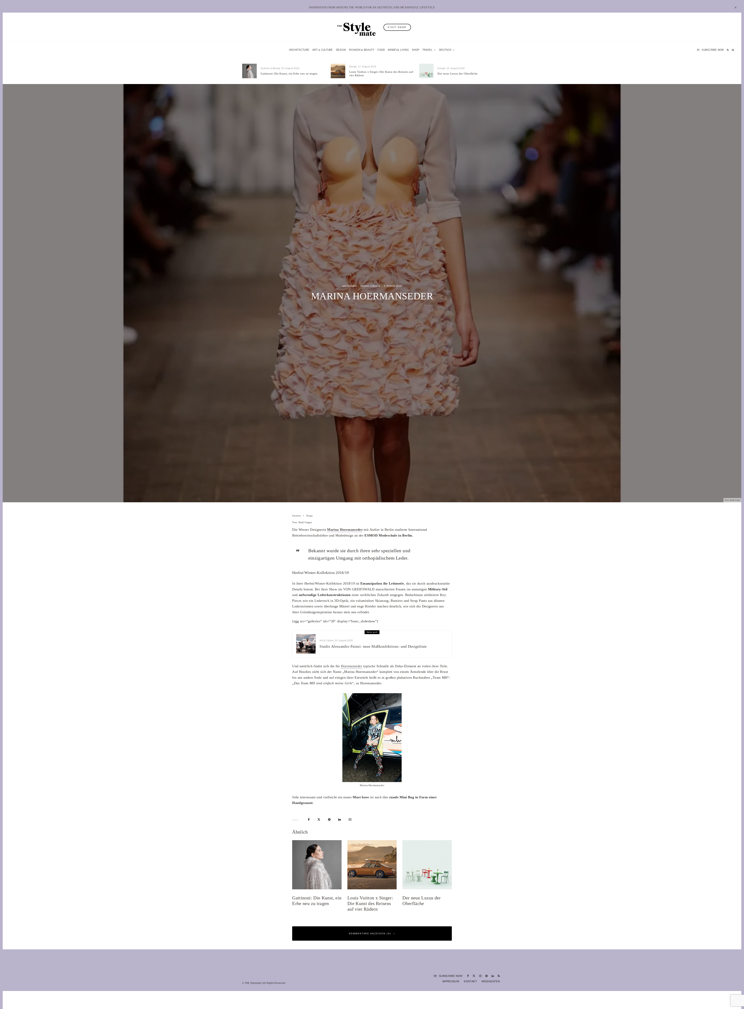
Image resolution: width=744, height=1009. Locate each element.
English (411, 550)
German (411, 542)
